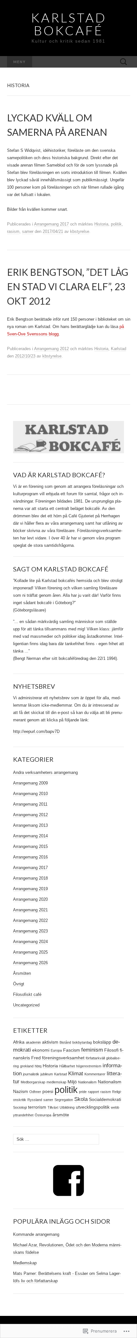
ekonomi (40, 1050)
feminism (92, 1050)
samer (27, 231)
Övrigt (18, 983)
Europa (56, 1050)
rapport (93, 1092)
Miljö (72, 1081)
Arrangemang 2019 (30, 888)
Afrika (19, 1042)
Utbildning (67, 1107)
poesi (47, 1091)
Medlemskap (25, 1262)
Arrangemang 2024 (30, 941)
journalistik (31, 1074)
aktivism (50, 1042)
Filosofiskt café (27, 994)
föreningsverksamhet (63, 1057)
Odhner (35, 1092)
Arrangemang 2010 (30, 793)
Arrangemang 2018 (30, 878)
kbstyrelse (79, 231)
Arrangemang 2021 (30, 909)
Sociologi (20, 1107)
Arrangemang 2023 (30, 931)
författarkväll (95, 1058)
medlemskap (56, 1082)
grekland (26, 1066)
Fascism (71, 1050)
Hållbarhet (67, 1066)
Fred (36, 1057)
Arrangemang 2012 (51, 348)
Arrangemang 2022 (30, 920)
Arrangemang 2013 (30, 825)
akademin (33, 1042)
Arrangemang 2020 (30, 899)
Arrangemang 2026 (30, 962)
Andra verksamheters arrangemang (45, 772)
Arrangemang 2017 (51, 224)
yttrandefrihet (23, 1115)
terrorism (37, 1107)
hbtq (38, 1066)
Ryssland (34, 1100)
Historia (101, 224)
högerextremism (88, 1066)
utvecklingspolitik (93, 1107)
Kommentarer (94, 1074)
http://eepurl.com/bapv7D (36, 731)
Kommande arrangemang (36, 1234)
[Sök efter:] (123, 62)
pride (83, 1092)
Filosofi (111, 1050)
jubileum (46, 1074)
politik (116, 224)
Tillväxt (52, 1107)
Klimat (75, 1074)
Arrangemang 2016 (30, 857)
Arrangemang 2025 (30, 952)
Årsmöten (22, 973)
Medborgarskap (33, 1082)
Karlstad (118, 348)
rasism (13, 231)
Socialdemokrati (105, 1099)
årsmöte (61, 1114)
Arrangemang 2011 (30, 804)
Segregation (63, 1100)
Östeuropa (43, 1115)
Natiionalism (87, 1082)
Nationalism (109, 1081)
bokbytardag (82, 1042)
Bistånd (65, 1042)
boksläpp (102, 1042)
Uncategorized (26, 1005)
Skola (81, 1099)
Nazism (20, 1091)
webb (115, 1107)
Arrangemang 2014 (30, 835)
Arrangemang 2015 (30, 846)
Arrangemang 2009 (30, 783)
